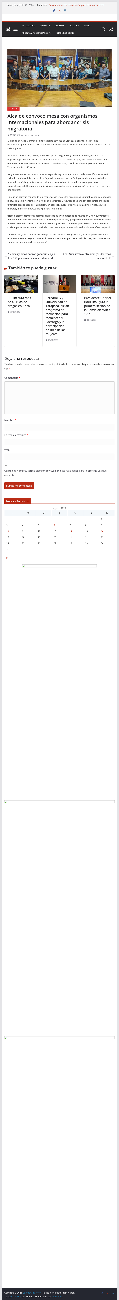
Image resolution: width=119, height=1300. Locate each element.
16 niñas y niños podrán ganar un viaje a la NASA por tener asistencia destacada (31, 256)
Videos (88, 25)
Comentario (12, 378)
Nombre (10, 420)
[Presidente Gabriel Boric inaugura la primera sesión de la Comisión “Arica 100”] (98, 277)
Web (7, 450)
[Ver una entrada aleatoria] (111, 29)
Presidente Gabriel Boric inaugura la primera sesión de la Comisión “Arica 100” (97, 306)
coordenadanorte (31, 135)
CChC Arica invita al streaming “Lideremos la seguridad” (86, 256)
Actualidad (28, 25)
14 (70, 531)
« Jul (6, 557)
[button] (49, 33)
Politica (74, 25)
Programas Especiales (35, 32)
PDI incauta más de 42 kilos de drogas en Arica (19, 302)
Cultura (59, 25)
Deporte (45, 25)
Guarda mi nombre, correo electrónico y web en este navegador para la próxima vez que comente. (55, 473)
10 (7, 531)
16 (102, 531)
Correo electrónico (16, 435)
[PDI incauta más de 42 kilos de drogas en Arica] (21, 277)
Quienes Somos (65, 32)
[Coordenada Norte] (8, 29)
